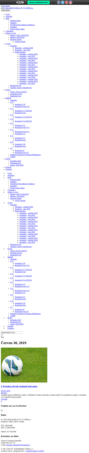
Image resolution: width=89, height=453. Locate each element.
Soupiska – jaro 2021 (27, 73)
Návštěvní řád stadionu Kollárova (22, 25)
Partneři (8, 167)
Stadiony (13, 23)
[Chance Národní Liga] (39, 3)
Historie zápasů (15, 39)
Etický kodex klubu (17, 29)
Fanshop (9, 169)
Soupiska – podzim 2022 (28, 67)
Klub (7, 19)
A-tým (8, 44)
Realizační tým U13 (22, 127)
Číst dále (4, 399)
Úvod (8, 14)
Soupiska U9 (19, 151)
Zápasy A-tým (11, 33)
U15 (11, 115)
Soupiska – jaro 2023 (27, 65)
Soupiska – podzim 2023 (28, 63)
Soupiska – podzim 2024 (28, 58)
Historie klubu (15, 21)
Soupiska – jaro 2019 (27, 83)
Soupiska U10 (20, 144)
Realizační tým (15, 86)
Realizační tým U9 (22, 153)
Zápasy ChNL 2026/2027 (19, 35)
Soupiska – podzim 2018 (28, 81)
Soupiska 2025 (15, 161)
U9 (11, 148)
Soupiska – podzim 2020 (28, 75)
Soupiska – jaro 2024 (27, 60)
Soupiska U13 (20, 125)
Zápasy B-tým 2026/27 (18, 92)
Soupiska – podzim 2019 (28, 79)
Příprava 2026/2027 (17, 37)
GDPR (12, 157)
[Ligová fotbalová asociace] (20, 3)
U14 (11, 119)
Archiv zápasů (20, 42)
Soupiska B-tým (16, 94)
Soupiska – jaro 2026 (22, 50)
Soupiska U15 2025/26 (23, 117)
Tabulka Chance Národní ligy (21, 88)
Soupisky (13, 46)
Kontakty (13, 27)
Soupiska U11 (20, 138)
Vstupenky (10, 31)
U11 (11, 136)
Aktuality (9, 16)
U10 (11, 142)
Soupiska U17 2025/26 (23, 111)
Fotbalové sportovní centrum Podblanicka (25, 155)
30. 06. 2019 (5, 391)
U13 (11, 123)
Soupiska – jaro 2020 (27, 77)
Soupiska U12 (20, 134)
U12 (11, 130)
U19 (11, 102)
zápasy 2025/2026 (17, 165)
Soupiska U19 (20, 104)
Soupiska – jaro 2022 (27, 69)
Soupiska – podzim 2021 (28, 71)
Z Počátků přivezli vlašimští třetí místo (19, 386)
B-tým (8, 90)
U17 (11, 109)
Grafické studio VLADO (35, 451)
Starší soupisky (20, 52)
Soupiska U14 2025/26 (23, 121)
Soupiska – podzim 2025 (28, 54)
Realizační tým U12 (22, 132)
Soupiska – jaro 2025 (27, 56)
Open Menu (6, 10)
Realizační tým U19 (22, 107)
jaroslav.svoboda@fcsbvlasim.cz (18, 445)
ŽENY (8, 159)
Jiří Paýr (4, 393)
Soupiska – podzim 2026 (24, 48)
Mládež (8, 98)
